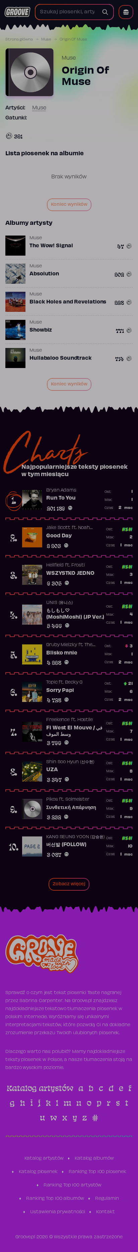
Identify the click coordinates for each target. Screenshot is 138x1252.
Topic (52, 683)
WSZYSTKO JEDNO (70, 573)
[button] (126, 12)
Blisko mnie (61, 653)
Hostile (85, 720)
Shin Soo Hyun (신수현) (70, 762)
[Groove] (17, 12)
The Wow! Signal (51, 246)
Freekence (58, 720)
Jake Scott (58, 528)
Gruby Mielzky (61, 645)
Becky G (73, 683)
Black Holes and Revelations (67, 302)
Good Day (59, 536)
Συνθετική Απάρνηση (71, 807)
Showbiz (40, 330)
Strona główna (19, 39)
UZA (52, 770)
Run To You (61, 498)
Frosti (78, 565)
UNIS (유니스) (59, 603)
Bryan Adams (61, 490)
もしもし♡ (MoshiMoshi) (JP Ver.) (75, 614)
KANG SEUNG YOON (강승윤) (75, 837)
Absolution (44, 274)
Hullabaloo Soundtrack (60, 358)
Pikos (52, 800)
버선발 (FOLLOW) (66, 844)
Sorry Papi (60, 690)
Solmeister (77, 800)
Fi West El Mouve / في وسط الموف (74, 731)
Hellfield (55, 565)
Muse (46, 39)
